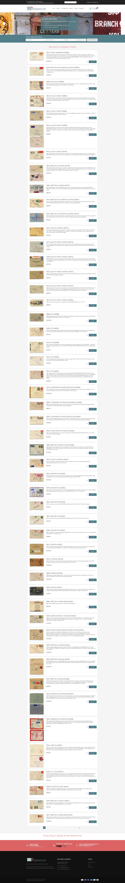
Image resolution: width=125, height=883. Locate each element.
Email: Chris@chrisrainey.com (63, 869)
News (76, 8)
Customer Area (91, 862)
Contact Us (90, 867)
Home (53, 8)
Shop (58, 8)
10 (74, 827)
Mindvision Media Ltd (40, 880)
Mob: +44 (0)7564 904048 (62, 867)
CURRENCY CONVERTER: (92, 2)
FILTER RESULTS (92, 40)
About (71, 8)
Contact (81, 8)
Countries (65, 8)
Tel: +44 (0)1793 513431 (62, 865)
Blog (89, 865)
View (93, 61)
